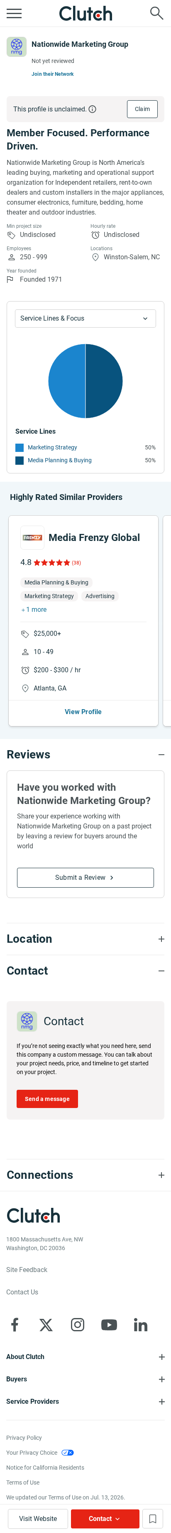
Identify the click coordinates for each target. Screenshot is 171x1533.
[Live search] (157, 13)
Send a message (47, 1099)
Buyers (16, 1379)
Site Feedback (26, 1270)
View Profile (83, 712)
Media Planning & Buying (60, 460)
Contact (100, 1519)
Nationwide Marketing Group (80, 44)
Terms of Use (22, 1482)
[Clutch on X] (46, 1324)
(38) (76, 563)
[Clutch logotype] (85, 13)
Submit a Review (80, 877)
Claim (142, 109)
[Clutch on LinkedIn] (140, 1324)
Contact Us (22, 1292)
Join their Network (53, 74)
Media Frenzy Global (94, 537)
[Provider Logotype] (17, 47)
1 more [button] (36, 609)
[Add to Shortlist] (153, 1518)
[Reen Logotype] (32, 538)
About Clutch (25, 1357)
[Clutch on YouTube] (109, 1324)
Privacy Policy (24, 1437)
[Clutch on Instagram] (77, 1324)
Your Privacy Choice (31, 1452)
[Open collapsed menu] (14, 13)
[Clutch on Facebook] (14, 1324)
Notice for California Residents (45, 1467)
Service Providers (32, 1401)
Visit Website (38, 1519)
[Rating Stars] (51, 562)
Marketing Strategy (52, 447)
